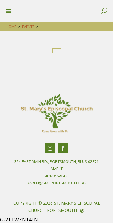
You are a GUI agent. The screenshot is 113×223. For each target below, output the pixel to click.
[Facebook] (63, 148)
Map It (57, 168)
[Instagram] (50, 148)
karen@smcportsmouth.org (56, 183)
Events (28, 26)
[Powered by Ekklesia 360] (82, 211)
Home (11, 26)
